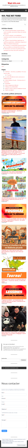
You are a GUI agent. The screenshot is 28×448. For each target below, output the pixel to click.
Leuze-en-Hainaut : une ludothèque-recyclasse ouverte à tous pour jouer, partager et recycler (15, 37)
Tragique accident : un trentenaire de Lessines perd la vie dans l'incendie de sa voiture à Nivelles (13, 301)
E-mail (3, 404)
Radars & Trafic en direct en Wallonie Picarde (15, 88)
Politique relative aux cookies (7, 442)
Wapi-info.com (14, 3)
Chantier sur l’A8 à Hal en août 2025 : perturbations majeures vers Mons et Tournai (12, 251)
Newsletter (7, 83)
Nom (3, 392)
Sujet (3, 415)
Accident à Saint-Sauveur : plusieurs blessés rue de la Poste (12, 111)
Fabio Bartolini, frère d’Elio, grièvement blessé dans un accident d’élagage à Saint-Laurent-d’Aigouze (14, 333)
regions (3, 66)
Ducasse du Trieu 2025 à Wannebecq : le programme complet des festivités (13, 172)
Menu (2, 10)
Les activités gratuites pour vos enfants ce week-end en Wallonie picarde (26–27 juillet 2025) (14, 199)
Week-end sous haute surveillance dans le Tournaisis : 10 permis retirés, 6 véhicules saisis (14, 280)
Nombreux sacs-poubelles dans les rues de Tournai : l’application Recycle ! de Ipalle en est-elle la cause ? (14, 220)
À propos (9, 75)
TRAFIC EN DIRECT (9, 90)
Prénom (4, 398)
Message (4, 420)
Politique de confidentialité (11, 86)
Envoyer (4, 430)
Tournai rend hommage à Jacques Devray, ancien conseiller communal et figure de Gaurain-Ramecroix (15, 32)
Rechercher (4, 358)
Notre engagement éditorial (11, 85)
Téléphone (4, 409)
